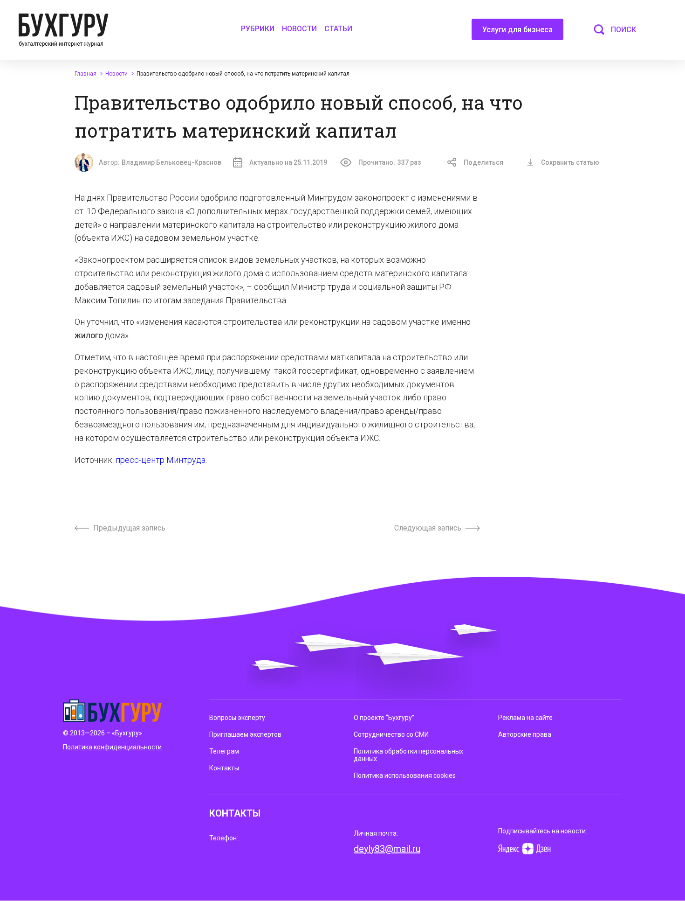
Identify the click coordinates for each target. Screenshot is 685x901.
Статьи (338, 28)
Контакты (224, 768)
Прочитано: (389, 162)
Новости (299, 28)
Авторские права (524, 734)
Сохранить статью (570, 162)
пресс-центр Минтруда (161, 460)
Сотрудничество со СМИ (391, 734)
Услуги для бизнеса (517, 29)
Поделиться (483, 162)
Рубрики (257, 28)
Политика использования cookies (405, 775)
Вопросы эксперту (237, 717)
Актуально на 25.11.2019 (288, 162)
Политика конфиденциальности (112, 747)
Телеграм (224, 751)
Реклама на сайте (525, 717)
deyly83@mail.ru (387, 848)
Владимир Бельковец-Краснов (171, 162)
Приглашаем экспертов (245, 734)
